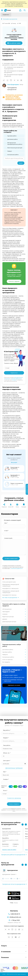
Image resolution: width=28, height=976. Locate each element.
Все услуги (14, 462)
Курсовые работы (7, 652)
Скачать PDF (10, 506)
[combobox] (14, 158)
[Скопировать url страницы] (3, 80)
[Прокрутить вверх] (2, 974)
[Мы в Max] (19, 929)
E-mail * (6, 530)
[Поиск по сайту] (24, 10)
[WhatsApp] (15, 786)
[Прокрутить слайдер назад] (23, 824)
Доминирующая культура (9, 621)
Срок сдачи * (6, 760)
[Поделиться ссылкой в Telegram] (14, 80)
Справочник (6, 14)
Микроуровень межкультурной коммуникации (10, 591)
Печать (17, 506)
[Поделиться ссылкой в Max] (21, 80)
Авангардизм (5, 611)
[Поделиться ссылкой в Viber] (11, 80)
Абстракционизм (6, 609)
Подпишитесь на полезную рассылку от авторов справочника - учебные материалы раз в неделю (14, 97)
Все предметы (6, 662)
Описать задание (14, 281)
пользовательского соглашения (15, 808)
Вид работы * (7, 730)
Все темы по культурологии (9, 597)
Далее (20, 163)
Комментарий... (8, 538)
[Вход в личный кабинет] (20, 10)
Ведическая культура (8, 616)
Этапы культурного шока (9, 582)
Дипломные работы (7, 649)
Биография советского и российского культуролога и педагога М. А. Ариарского (13, 64)
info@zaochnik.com (15, 917)
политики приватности (16, 378)
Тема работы (6, 745)
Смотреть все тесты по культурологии (13, 884)
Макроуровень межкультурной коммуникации (10, 585)
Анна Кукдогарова (15, 84)
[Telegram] (11, 786)
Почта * (5, 790)
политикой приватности (17, 568)
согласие (14, 380)
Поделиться (4, 506)
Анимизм (4, 614)
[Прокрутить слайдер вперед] (26, 824)
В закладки (24, 506)
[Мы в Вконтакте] (8, 929)
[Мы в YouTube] (15, 937)
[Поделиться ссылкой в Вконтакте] (17, 80)
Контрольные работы (8, 657)
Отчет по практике (7, 659)
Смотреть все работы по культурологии (13, 855)
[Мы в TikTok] (19, 937)
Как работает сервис (15, 43)
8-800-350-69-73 (15, 914)
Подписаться (14, 373)
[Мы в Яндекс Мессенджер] (22, 929)
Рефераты (5, 654)
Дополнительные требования (14, 768)
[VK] (20, 786)
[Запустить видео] (14, 633)
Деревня (4, 619)
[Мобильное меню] (2, 10)
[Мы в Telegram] (5, 929)
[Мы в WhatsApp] (15, 929)
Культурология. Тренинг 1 (9, 874)
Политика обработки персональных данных (3, 970)
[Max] (25, 786)
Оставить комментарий (11, 558)
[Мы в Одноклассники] (12, 937)
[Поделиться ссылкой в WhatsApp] (7, 80)
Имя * (6, 523)
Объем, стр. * (7, 753)
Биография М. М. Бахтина (9, 595)
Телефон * (6, 779)
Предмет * (6, 738)
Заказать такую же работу (9, 849)
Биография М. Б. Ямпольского (10, 588)
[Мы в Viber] (12, 929)
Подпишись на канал (14, 685)
